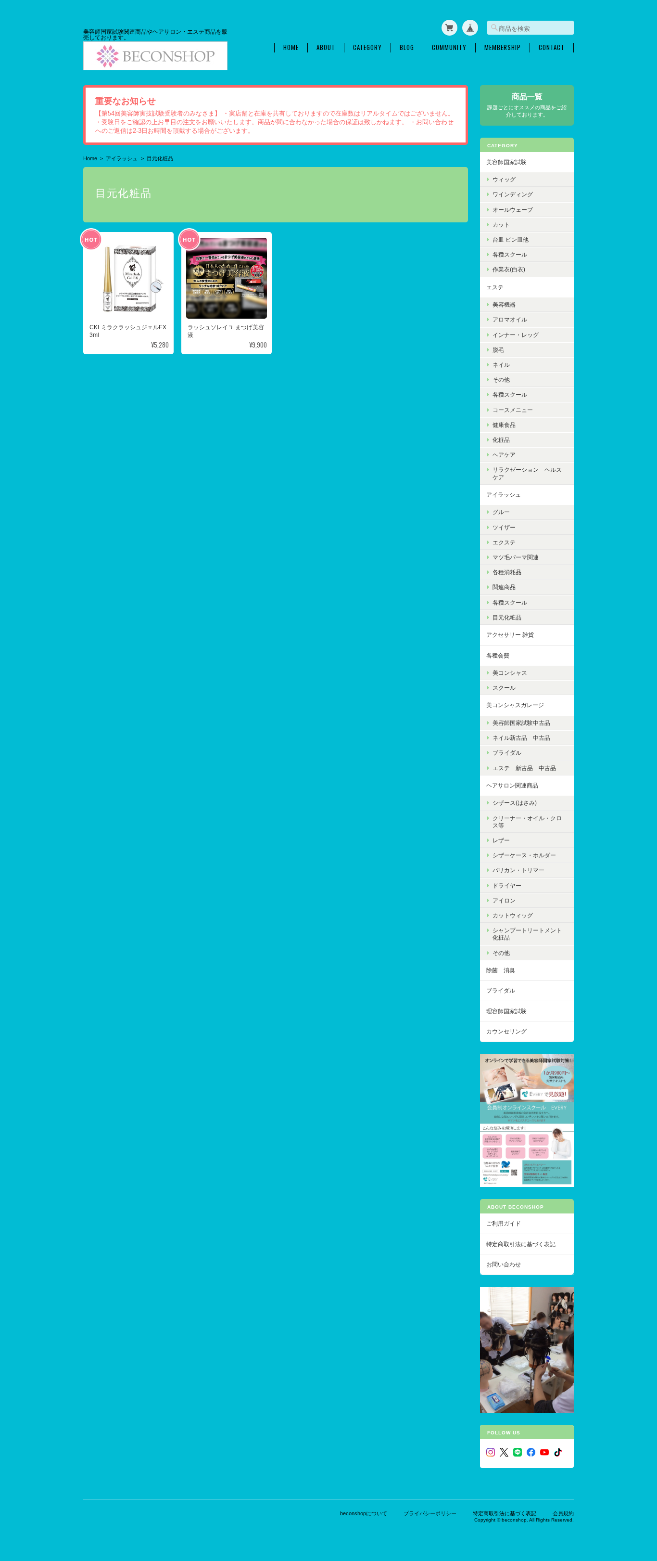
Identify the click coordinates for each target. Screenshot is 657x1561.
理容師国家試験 (506, 1011)
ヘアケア (504, 455)
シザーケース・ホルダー (524, 855)
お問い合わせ (503, 1264)
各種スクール (510, 254)
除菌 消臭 (500, 970)
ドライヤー (507, 885)
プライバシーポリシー (430, 1513)
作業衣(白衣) (509, 269)
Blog (407, 47)
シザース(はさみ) (515, 803)
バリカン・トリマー (518, 870)
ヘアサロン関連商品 (512, 785)
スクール (504, 687)
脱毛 (498, 350)
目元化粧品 (507, 617)
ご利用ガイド (503, 1223)
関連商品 (504, 587)
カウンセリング (506, 1031)
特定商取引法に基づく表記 (521, 1244)
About (325, 47)
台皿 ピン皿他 (511, 239)
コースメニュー (513, 410)
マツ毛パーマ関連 (516, 557)
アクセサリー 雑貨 (510, 635)
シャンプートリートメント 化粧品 (530, 934)
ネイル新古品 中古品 (521, 738)
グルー (501, 512)
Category (367, 47)
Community (449, 47)
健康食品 (504, 425)
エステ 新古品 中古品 (524, 768)
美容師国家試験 (506, 162)
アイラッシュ (122, 158)
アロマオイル (510, 319)
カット (501, 224)
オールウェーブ (513, 209)
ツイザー (504, 527)
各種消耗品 (507, 572)
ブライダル (507, 752)
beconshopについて (363, 1513)
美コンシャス (510, 673)
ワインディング (513, 194)
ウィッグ (504, 179)
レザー (501, 840)
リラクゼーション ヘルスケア (527, 473)
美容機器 (504, 304)
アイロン (504, 900)
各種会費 (497, 655)
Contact (552, 47)
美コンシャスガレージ (515, 705)
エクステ (504, 542)
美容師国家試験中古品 (521, 723)
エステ (495, 287)
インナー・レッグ (516, 335)
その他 (501, 379)
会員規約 (563, 1513)
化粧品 (501, 440)
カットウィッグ (513, 915)
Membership (502, 47)
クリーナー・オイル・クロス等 (527, 821)
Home (291, 47)
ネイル (501, 364)
